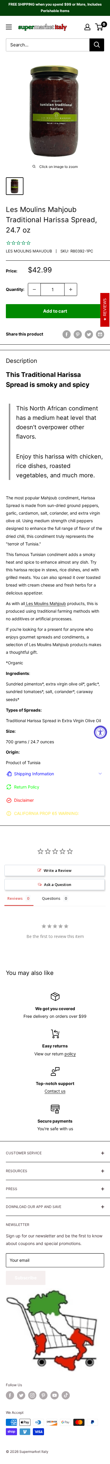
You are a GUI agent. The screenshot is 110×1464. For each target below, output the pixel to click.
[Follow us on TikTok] (66, 1395)
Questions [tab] (51, 898)
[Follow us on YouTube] (54, 1395)
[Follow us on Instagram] (32, 1395)
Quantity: (15, 289)
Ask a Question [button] (57, 884)
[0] (99, 27)
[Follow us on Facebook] (10, 1395)
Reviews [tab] (15, 898)
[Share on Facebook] (66, 334)
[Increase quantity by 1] (71, 289)
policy (70, 1053)
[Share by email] (100, 334)
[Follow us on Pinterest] (43, 1395)
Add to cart (55, 311)
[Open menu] (9, 27)
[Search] (96, 44)
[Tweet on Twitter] (89, 334)
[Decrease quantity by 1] (34, 289)
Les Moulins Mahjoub (29, 251)
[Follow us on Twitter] (21, 1395)
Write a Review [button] (58, 870)
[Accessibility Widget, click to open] (100, 732)
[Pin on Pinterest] (78, 334)
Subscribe (26, 1278)
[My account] (87, 27)
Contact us (55, 1091)
